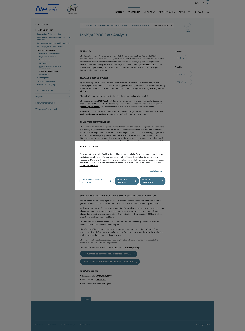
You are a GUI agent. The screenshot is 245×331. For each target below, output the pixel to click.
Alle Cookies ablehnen (123, 181)
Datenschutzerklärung (89, 165)
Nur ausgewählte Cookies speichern (93, 181)
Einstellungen (155, 171)
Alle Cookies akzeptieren (148, 181)
